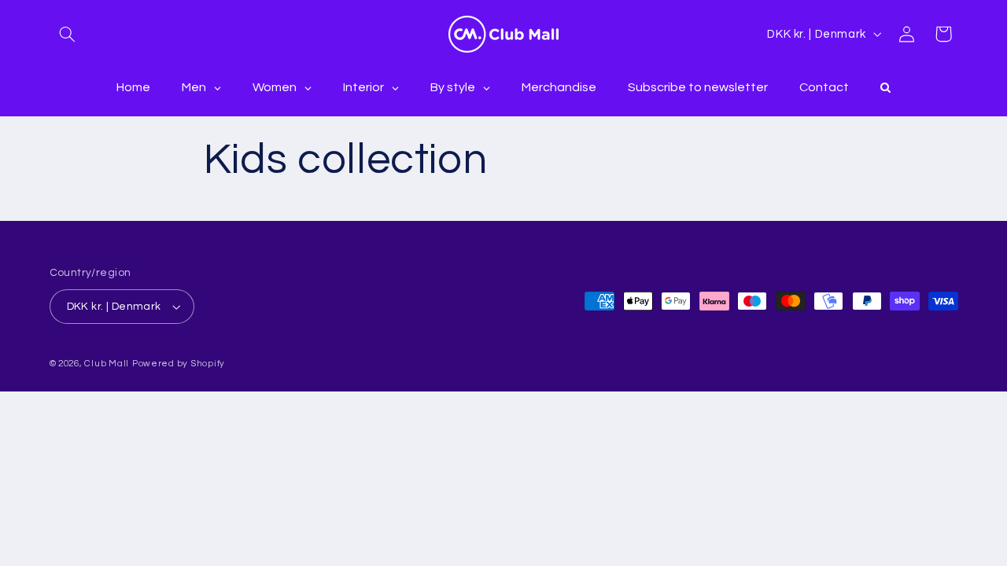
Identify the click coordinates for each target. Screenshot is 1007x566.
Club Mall (106, 363)
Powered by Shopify (178, 363)
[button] (68, 34)
